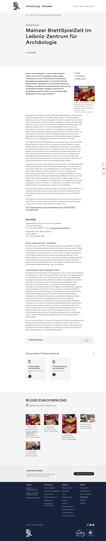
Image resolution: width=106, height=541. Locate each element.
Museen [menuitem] (47, 6)
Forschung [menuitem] (33, 6)
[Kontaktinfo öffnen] (104, 173)
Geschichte (65, 491)
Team (64, 494)
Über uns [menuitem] (76, 6)
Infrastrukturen (49, 494)
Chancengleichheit (68, 506)
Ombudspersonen (67, 512)
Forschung (48, 485)
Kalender (83, 503)
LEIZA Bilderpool (85, 491)
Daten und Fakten (85, 494)
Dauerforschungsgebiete (52, 491)
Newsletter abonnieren (85, 474)
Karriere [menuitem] (87, 6)
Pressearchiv (84, 488)
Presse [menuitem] (92, 6)
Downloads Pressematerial (42, 353)
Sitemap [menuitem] (28, 524)
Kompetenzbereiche (50, 497)
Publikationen (48, 500)
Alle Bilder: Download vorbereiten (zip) (42, 406)
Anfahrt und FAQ (67, 497)
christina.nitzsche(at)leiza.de (60, 228)
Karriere (64, 500)
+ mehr (86, 340)
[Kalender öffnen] (104, 169)
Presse (31, 15)
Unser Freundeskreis (68, 515)
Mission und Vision (68, 488)
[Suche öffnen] (104, 164)
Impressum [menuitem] (40, 524)
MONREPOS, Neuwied (33, 498)
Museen (29, 485)
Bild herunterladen (32, 426)
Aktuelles (83, 500)
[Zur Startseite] (17, 6)
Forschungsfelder (49, 488)
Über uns (65, 485)
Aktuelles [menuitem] (82, 6)
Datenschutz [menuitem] (34, 524)
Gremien (64, 503)
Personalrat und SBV (68, 509)
